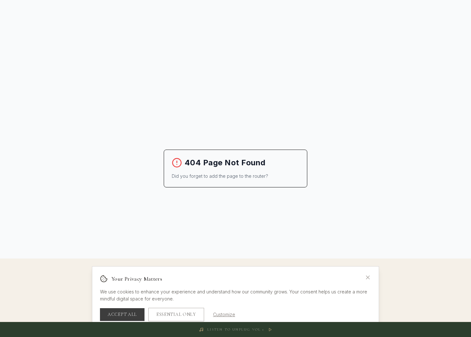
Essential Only (176, 314)
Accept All (122, 314)
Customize (224, 314)
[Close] (368, 277)
